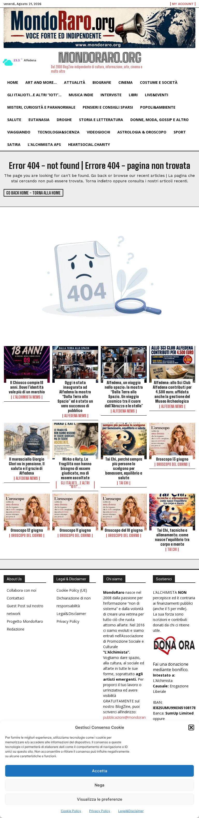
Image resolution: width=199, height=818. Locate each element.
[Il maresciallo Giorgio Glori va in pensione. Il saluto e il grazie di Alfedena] (27, 441)
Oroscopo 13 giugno (172, 459)
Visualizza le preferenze (99, 799)
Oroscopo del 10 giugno (124, 530)
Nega (99, 785)
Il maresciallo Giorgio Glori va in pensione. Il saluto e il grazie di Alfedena (27, 466)
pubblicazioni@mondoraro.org (128, 717)
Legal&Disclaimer (131, 811)
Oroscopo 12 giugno (27, 530)
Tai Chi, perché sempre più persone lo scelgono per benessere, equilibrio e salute (123, 468)
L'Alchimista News (26, 397)
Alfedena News (75, 416)
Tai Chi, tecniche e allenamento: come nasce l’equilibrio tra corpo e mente (172, 537)
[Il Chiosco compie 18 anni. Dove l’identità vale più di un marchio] (27, 364)
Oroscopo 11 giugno (75, 530)
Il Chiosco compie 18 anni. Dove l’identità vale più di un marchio (27, 387)
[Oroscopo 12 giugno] (27, 512)
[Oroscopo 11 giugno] (75, 512)
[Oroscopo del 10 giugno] (124, 512)
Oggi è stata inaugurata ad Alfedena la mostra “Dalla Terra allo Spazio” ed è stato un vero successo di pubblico (75, 396)
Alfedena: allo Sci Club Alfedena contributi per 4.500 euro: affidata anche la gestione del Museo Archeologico (172, 391)
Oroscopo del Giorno (172, 464)
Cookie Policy (71, 811)
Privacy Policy (99, 811)
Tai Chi (123, 483)
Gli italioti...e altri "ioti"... (75, 485)
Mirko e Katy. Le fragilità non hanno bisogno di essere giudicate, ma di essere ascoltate (75, 468)
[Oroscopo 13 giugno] (172, 441)
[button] (191, 727)
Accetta (99, 770)
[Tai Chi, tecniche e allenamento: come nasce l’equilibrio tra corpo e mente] (172, 512)
